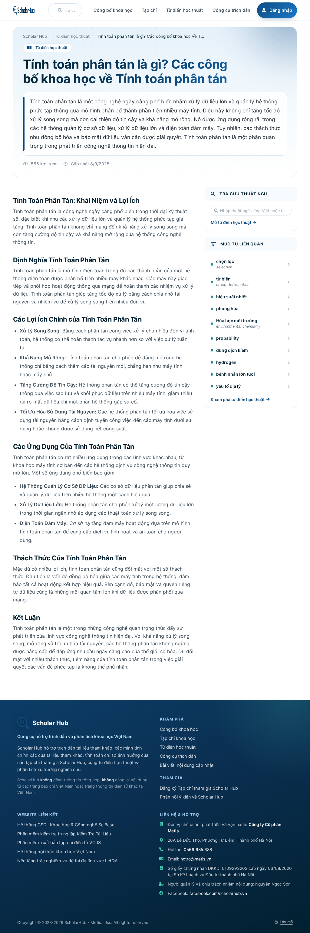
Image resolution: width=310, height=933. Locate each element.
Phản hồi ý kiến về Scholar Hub (191, 796)
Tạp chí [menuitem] (149, 10)
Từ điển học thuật (178, 747)
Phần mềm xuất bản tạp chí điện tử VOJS (59, 842)
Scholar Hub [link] (35, 36)
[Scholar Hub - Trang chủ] (24, 10)
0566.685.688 (198, 849)
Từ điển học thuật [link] (72, 36)
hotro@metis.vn (195, 859)
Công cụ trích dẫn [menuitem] (231, 10)
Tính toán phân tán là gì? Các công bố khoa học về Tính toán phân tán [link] (150, 36)
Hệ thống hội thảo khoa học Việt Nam (56, 851)
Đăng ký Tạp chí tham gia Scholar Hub (199, 788)
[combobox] (65, 10)
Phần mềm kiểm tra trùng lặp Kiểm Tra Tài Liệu (64, 833)
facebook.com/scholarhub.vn (218, 893)
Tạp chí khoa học (177, 738)
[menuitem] (276, 10)
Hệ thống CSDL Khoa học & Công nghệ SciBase (65, 824)
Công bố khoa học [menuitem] (113, 10)
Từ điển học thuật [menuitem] (184, 10)
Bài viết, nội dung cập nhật (186, 765)
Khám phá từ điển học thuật (238, 399)
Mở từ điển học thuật (231, 222)
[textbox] (69, 10)
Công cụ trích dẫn (178, 756)
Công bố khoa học (179, 729)
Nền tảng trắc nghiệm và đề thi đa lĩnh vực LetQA (67, 860)
